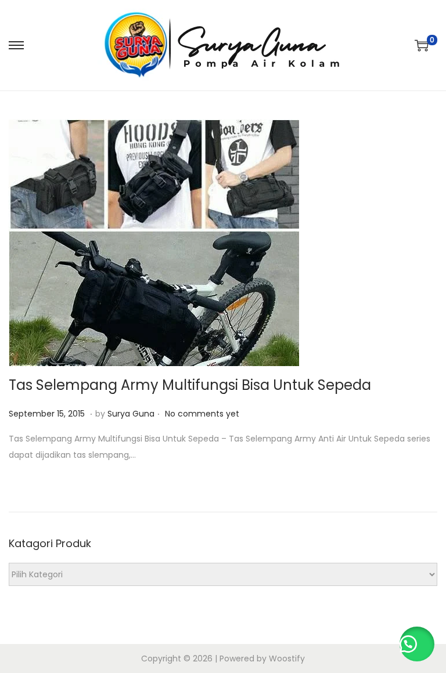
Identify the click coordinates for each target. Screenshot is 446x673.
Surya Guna (130, 413)
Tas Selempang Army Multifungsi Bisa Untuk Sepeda (190, 385)
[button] (417, 644)
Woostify (287, 658)
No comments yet (202, 413)
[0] (422, 45)
